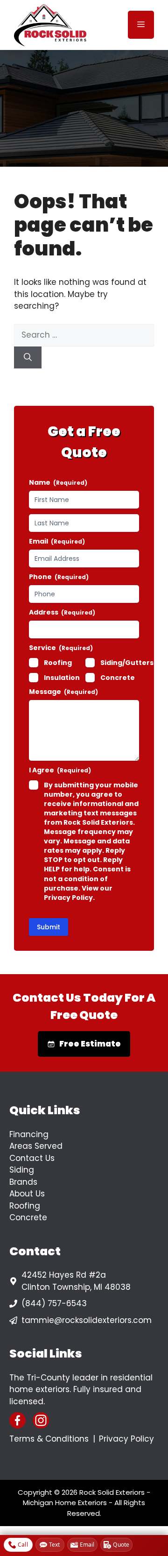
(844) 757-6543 (54, 1303)
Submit (48, 927)
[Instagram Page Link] (41, 1420)
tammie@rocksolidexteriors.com (86, 1320)
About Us (27, 1193)
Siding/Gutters (127, 662)
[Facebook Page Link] (17, 1420)
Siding (21, 1169)
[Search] (28, 358)
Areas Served (36, 1146)
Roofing (58, 662)
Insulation (62, 677)
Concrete (117, 677)
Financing (29, 1134)
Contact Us (32, 1158)
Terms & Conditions (49, 1438)
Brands (23, 1182)
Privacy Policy (126, 1438)
